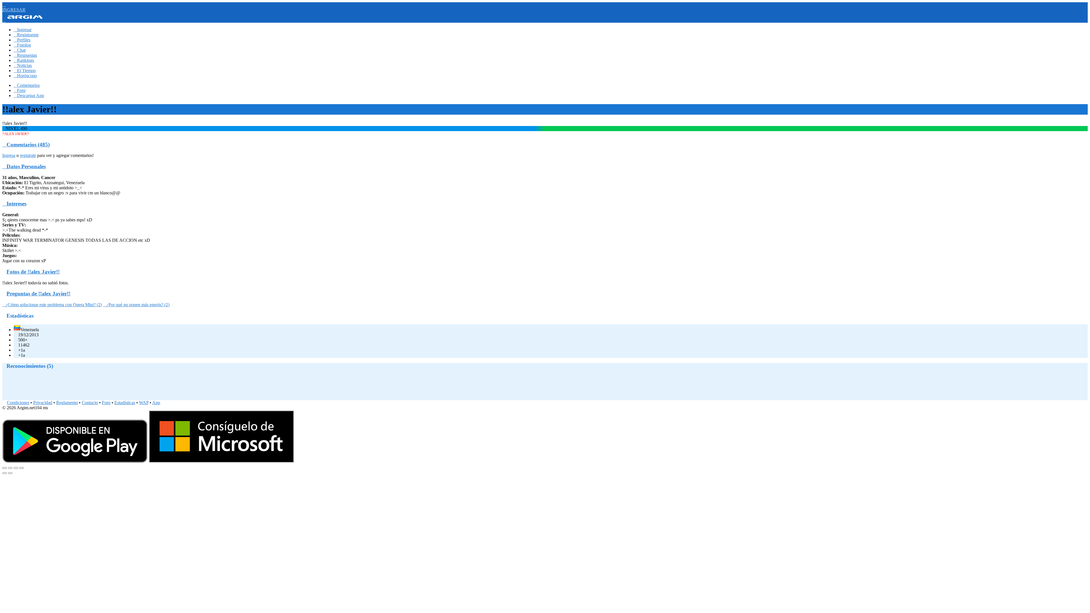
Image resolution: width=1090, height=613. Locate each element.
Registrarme (26, 34)
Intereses (14, 204)
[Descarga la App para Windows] (221, 461)
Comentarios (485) (26, 145)
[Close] (4, 468)
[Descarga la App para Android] (75, 461)
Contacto (90, 402)
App (156, 402)
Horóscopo (25, 75)
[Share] (10, 468)
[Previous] (4, 473)
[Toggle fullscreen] (16, 468)
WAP (143, 402)
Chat (20, 50)
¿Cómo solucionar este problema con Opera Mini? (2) (52, 304)
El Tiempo (25, 70)
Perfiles (22, 39)
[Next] (10, 473)
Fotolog (22, 45)
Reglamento (67, 402)
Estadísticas (124, 402)
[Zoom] (21, 468)
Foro (20, 90)
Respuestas (25, 55)
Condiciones (18, 402)
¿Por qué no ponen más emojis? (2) (136, 304)
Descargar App (29, 95)
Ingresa (8, 155)
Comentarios (27, 85)
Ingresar (23, 29)
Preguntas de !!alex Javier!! (38, 294)
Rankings (24, 60)
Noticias (23, 65)
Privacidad (42, 402)
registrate (28, 155)
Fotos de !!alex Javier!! (33, 272)
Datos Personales (24, 166)
